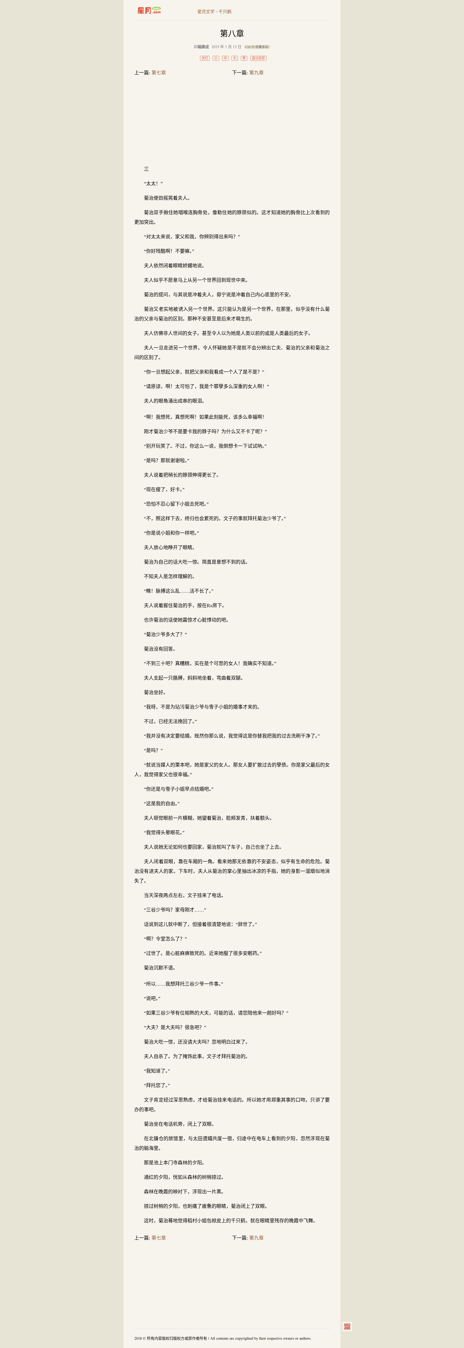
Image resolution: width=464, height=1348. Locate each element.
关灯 (205, 58)
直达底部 (258, 58)
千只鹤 (225, 11)
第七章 (158, 72)
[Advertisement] (232, 121)
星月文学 (160, 10)
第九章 (256, 72)
